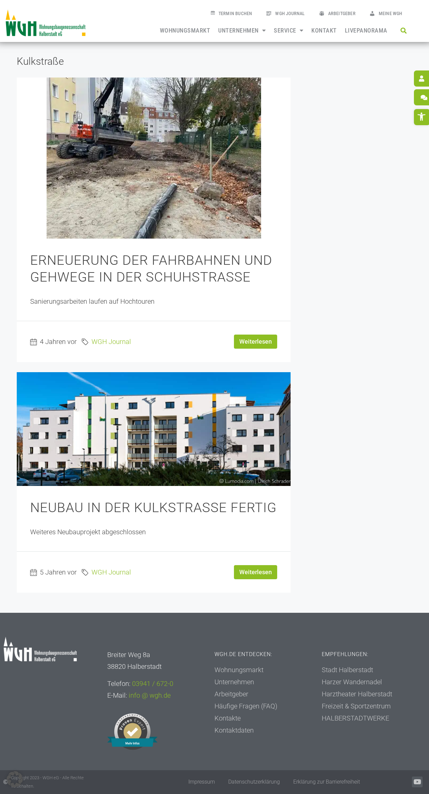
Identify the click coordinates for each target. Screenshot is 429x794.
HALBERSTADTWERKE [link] (355, 718)
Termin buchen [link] (235, 13)
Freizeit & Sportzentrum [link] (356, 706)
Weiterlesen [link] (255, 341)
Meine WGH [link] (391, 13)
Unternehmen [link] (238, 30)
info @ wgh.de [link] (150, 695)
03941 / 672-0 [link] (152, 684)
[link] (45, 23)
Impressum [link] (201, 782)
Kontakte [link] (227, 718)
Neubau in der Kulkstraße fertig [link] (153, 507)
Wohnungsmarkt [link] (185, 30)
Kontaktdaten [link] (234, 730)
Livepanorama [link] (366, 30)
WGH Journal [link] (290, 13)
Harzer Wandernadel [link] (352, 682)
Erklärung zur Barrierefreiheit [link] (326, 782)
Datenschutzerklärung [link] (254, 782)
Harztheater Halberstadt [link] (357, 694)
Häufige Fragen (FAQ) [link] (246, 706)
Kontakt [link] (324, 30)
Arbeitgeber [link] (342, 13)
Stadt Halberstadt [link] (347, 670)
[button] (403, 30)
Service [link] (285, 30)
